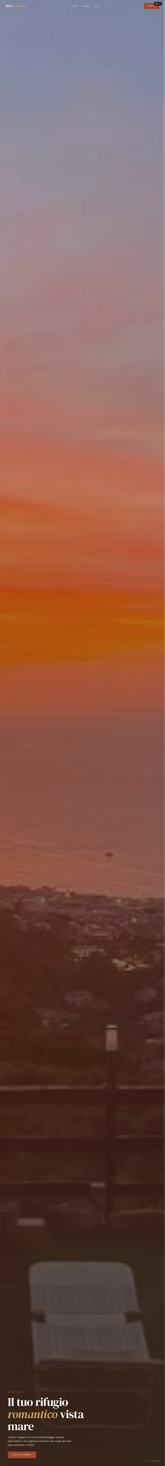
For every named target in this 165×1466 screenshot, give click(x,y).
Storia (74, 6)
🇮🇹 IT (158, 4)
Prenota (151, 6)
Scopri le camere (22, 1455)
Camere (86, 6)
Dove (96, 6)
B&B (16, 6)
